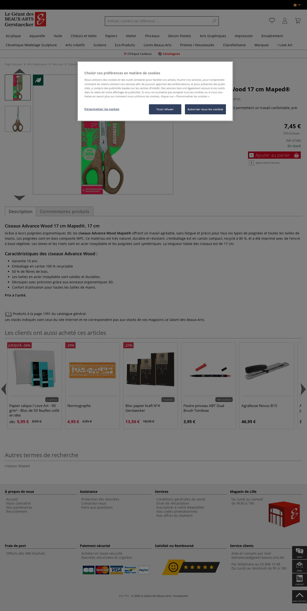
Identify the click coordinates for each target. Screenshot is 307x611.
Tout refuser (165, 109)
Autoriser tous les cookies (205, 109)
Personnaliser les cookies (101, 109)
